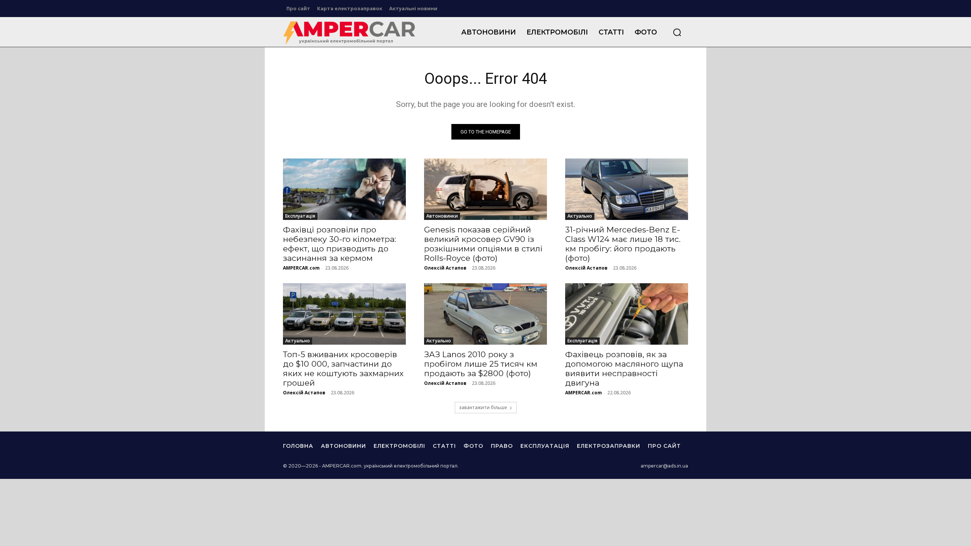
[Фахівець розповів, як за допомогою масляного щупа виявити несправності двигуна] (626, 314)
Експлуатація (300, 216)
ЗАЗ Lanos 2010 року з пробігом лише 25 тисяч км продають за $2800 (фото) (480, 364)
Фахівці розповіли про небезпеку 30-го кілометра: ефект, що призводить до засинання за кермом (339, 244)
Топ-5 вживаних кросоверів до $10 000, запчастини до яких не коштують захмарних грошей (343, 369)
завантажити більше (483, 407)
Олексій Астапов (445, 268)
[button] (677, 32)
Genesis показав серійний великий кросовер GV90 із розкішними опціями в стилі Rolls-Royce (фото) (483, 244)
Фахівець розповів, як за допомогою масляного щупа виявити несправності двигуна (624, 369)
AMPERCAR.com (301, 268)
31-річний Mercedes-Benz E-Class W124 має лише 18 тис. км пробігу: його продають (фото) (622, 244)
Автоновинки (442, 216)
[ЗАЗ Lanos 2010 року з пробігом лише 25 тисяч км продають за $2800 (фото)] (485, 314)
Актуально (579, 216)
